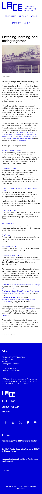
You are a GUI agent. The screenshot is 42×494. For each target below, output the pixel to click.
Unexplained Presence (10, 297)
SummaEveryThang (9, 168)
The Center (6, 235)
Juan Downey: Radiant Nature (29, 136)
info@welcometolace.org (11, 370)
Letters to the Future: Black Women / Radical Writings (21, 284)
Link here (5, 315)
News (13, 334)
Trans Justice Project (9, 210)
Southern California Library (11, 151)
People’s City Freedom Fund (12, 255)
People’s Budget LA (9, 246)
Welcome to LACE (21, 7)
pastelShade (30, 309)
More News (6, 470)
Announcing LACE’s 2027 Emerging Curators (19, 441)
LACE (10, 334)
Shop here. (23, 141)
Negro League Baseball (10, 289)
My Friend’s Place (8, 224)
